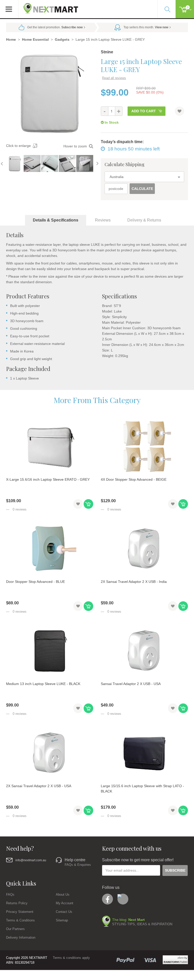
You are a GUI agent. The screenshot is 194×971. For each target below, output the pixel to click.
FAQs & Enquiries (78, 865)
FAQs (10, 894)
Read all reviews (114, 78)
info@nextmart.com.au (30, 860)
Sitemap (62, 920)
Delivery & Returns (144, 220)
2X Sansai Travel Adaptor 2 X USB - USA (38, 786)
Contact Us (64, 912)
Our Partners (15, 929)
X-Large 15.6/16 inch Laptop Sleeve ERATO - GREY (48, 479)
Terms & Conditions (20, 920)
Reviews (103, 220)
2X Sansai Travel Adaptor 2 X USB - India (134, 582)
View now (161, 27)
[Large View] (14, 163)
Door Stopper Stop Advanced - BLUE (35, 582)
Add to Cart (143, 111)
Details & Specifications (55, 220)
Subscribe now (72, 27)
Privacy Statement (19, 912)
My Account (64, 903)
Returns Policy (17, 903)
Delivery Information (20, 937)
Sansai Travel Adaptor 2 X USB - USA (131, 684)
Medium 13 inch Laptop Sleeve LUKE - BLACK (43, 684)
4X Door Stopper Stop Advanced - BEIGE (133, 479)
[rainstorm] (175, 959)
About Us (62, 894)
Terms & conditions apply (71, 958)
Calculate (142, 189)
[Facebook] (107, 899)
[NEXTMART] (48, 7)
